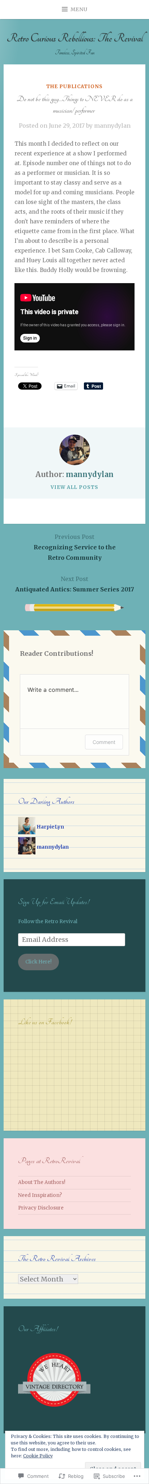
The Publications (74, 86)
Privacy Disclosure (41, 1208)
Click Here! (38, 962)
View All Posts (74, 487)
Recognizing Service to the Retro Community (75, 547)
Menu (79, 9)
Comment (104, 742)
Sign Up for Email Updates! (53, 901)
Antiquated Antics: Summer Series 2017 (74, 584)
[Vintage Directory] (54, 1414)
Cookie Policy (38, 1455)
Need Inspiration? (40, 1195)
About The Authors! (41, 1182)
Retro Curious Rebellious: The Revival (75, 38)
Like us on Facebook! (44, 1021)
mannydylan (112, 125)
